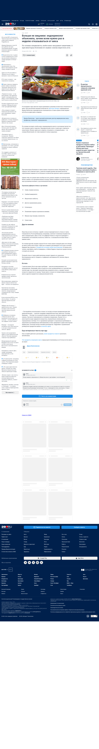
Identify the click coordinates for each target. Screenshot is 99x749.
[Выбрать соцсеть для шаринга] (71, 55)
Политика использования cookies (57, 504)
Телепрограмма (29, 20)
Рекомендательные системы (56, 506)
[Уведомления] (93, 24)
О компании (5, 438)
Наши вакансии (6, 443)
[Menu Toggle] (2, 24)
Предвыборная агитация (8, 448)
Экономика (82, 443)
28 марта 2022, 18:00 (26, 51)
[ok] (33, 461)
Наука (45, 445)
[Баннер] (19, 28)
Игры (61, 20)
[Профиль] (96, 24)
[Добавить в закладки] (67, 55)
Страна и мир (83, 438)
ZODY (57, 20)
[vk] (29, 461)
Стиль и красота (83, 435)
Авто (25, 433)
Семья (63, 450)
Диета (54, 352)
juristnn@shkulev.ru (37, 510)
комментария (30, 55)
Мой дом (46, 443)
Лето (45, 440)
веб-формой (27, 511)
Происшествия (66, 440)
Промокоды (67, 20)
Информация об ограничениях (57, 502)
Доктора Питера (54, 108)
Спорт (80, 433)
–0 (70, 380)
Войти (27, 405)
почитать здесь (46, 326)
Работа (64, 443)
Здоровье (26, 450)
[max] (37, 461)
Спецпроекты (83, 445)
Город (25, 440)
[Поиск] (89, 24)
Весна (25, 438)
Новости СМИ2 (26, 415)
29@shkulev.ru (18, 509)
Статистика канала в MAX (9, 450)
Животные (27, 448)
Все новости (10, 34)
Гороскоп (43, 20)
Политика (64, 438)
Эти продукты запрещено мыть (32, 340)
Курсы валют (51, 20)
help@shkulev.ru (11, 511)
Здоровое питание (45, 352)
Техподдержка (5, 445)
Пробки (50, 24)
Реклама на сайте (6, 433)
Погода (22, 20)
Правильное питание (33, 352)
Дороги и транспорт (29, 443)
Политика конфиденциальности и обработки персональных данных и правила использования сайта (72, 510)
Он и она (64, 433)
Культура (46, 438)
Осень (63, 435)
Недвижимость (6, 20)
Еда (24, 352)
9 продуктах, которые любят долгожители (49, 247)
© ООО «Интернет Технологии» (26, 515)
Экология (81, 440)
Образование (47, 450)
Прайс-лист (5, 435)
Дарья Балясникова (33, 346)
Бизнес (26, 435)
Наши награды (6, 440)
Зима (45, 433)
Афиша (37, 20)
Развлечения (65, 445)
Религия (64, 448)
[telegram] (25, 461)
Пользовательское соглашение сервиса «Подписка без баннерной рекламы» (67, 508)
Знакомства (15, 20)
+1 (66, 380)
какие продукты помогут (52, 334)
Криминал (47, 435)
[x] (41, 461)
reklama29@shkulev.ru (76, 497)
